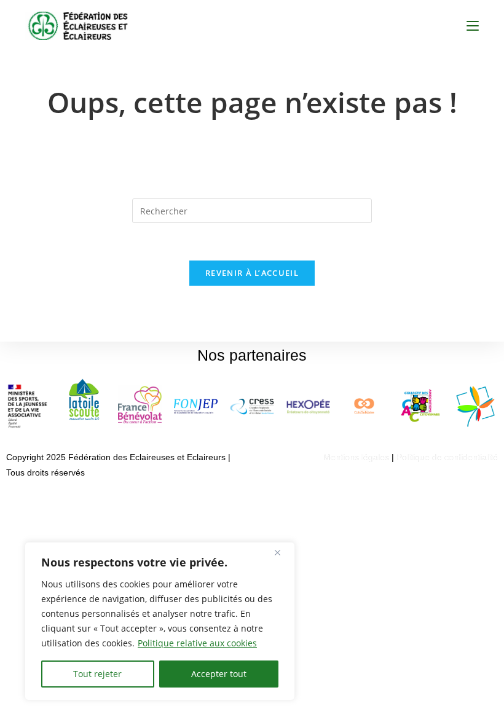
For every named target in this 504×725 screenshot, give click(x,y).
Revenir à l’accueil (252, 272)
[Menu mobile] (473, 25)
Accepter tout (218, 674)
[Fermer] (282, 552)
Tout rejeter (97, 674)
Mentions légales (356, 457)
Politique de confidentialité (447, 457)
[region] (160, 621)
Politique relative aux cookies (197, 643)
